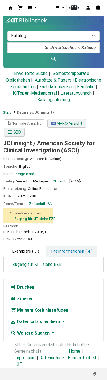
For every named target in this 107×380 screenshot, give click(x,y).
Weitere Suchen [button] (33, 333)
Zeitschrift (38, 203)
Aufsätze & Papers (53, 80)
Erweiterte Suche (31, 73)
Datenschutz (51, 357)
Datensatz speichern (38, 321)
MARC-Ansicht (69, 123)
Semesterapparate (71, 73)
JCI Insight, (59, 181)
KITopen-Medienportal (35, 93)
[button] (20, 8)
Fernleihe (86, 86)
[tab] (71, 251)
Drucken (25, 287)
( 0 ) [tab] (25, 251)
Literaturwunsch (76, 93)
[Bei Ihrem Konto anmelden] (88, 8)
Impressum (25, 357)
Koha (10, 8)
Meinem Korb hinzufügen (42, 310)
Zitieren (24, 298)
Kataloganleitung (53, 99)
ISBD (16, 132)
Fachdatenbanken (56, 86)
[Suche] (53, 59)
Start (7, 112)
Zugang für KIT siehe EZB (35, 218)
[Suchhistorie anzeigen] (98, 8)
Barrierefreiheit (82, 357)
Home (74, 351)
